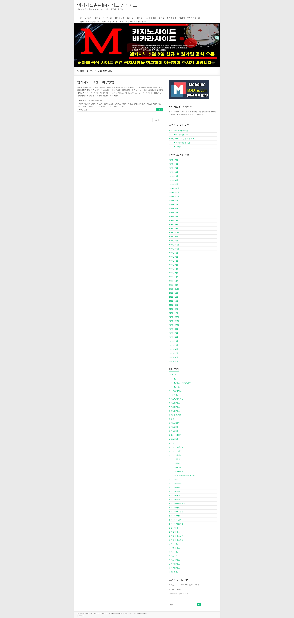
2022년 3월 (173, 277)
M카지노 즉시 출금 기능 (178, 134)
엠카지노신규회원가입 (178, 471)
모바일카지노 (116, 104)
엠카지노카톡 (174, 507)
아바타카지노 (174, 439)
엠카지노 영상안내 (109, 21)
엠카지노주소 (174, 491)
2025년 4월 (173, 172)
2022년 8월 (173, 256)
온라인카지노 (83, 106)
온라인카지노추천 (176, 540)
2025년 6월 (173, 164)
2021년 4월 (173, 313)
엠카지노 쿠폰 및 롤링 (167, 18)
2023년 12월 (174, 232)
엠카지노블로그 (175, 463)
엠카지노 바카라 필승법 (178, 130)
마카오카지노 (174, 407)
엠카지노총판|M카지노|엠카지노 (107, 4)
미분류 (171, 419)
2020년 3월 (173, 353)
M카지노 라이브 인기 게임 (179, 142)
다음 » (157, 120)
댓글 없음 (83, 110)
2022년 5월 (173, 269)
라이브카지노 (106, 104)
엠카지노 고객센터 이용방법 (95, 82)
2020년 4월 (173, 349)
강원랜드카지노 (175, 391)
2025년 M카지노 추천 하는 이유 (181, 138)
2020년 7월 (173, 337)
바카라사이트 (126, 104)
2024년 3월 (173, 224)
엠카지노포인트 (175, 519)
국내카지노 (173, 395)
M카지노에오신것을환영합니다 (181, 383)
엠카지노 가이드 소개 (103, 18)
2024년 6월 (173, 212)
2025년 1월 (173, 184)
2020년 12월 (174, 317)
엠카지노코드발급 (176, 511)
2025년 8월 (173, 160)
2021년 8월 (173, 297)
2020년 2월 (173, 357)
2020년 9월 (173, 329)
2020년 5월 (173, 345)
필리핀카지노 (174, 564)
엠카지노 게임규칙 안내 (89, 21)
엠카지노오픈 (174, 479)
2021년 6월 (173, 305)
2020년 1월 (173, 361)
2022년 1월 (173, 285)
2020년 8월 (173, 333)
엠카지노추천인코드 (177, 503)
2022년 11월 (174, 248)
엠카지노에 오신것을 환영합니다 (182, 475)
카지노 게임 (173, 556)
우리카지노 (93, 106)
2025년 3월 (173, 176)
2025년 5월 (173, 168)
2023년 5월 (173, 236)
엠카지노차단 (174, 495)
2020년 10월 (174, 325)
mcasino (83, 100)
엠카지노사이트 (175, 467)
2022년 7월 (173, 261)
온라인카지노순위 (176, 536)
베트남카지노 (174, 431)
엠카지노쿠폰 (174, 515)
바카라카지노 (174, 427)
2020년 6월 (173, 341)
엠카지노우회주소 (176, 483)
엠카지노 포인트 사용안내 (189, 18)
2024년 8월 (173, 204)
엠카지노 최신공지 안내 (124, 18)
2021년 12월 (174, 289)
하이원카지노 (174, 568)
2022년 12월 (174, 244)
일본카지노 (173, 552)
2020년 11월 (174, 321)
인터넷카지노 (102, 106)
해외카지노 (122, 106)
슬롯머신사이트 (137, 104)
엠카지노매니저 (175, 455)
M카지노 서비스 (175, 146)
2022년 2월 (173, 281)
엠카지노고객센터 (176, 447)
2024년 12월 (174, 188)
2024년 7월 (173, 208)
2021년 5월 (173, 309)
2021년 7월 (173, 301)
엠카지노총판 (174, 499)
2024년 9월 (173, 200)
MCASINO (173, 375)
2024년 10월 (174, 196)
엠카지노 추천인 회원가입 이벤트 (133, 21)
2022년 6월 (173, 265)
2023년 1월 (173, 240)
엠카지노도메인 (175, 451)
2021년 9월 (173, 293)
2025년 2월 (173, 180)
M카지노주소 (174, 387)
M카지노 (83, 104)
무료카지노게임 (175, 415)
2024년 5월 (173, 216)
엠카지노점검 (174, 487)
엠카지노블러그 (175, 459)
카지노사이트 (112, 106)
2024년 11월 (174, 192)
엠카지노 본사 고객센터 (146, 18)
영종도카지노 (156, 104)
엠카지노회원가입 (176, 523)
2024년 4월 (173, 220)
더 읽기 (159, 110)
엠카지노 (88, 18)
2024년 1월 (173, 228)
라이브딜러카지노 (93, 104)
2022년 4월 (173, 273)
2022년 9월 (173, 252)
